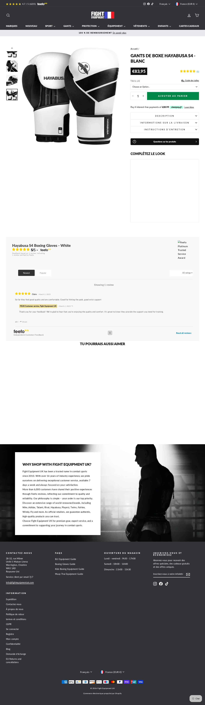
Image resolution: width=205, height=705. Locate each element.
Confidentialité (13, 644)
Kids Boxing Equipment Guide (69, 569)
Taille (135, 81)
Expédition (11, 599)
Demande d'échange (16, 654)
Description (164, 116)
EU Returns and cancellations (13, 660)
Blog (8, 649)
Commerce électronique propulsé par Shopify (102, 693)
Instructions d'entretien (164, 129)
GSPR (9, 624)
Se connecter (12, 629)
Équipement (115, 26)
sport (49, 26)
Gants (67, 26)
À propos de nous (14, 609)
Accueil (134, 49)
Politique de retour (15, 614)
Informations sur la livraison (164, 123)
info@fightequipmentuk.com (20, 582)
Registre (10, 634)
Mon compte (12, 639)
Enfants (163, 26)
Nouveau (31, 26)
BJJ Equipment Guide (65, 559)
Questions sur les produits (164, 141)
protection (89, 26)
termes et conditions (16, 619)
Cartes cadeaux (189, 26)
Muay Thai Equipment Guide (69, 574)
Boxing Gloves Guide (65, 564)
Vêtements (140, 26)
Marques (11, 26)
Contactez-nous (13, 604)
